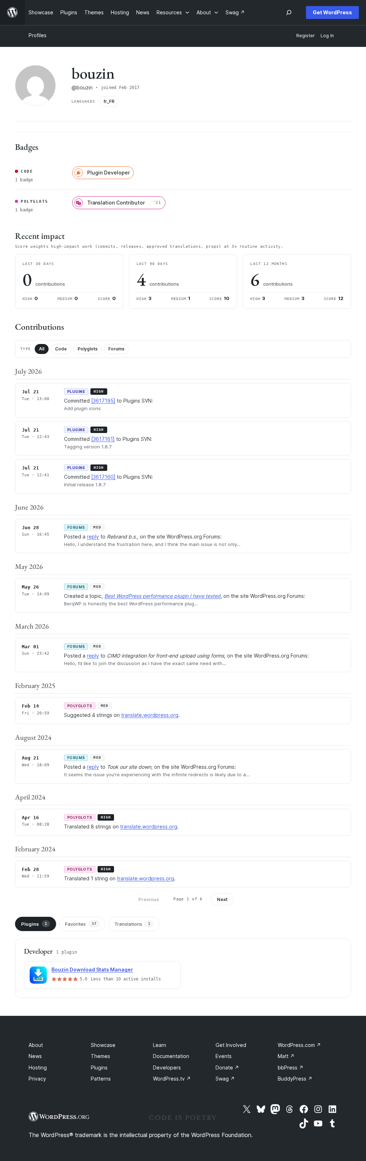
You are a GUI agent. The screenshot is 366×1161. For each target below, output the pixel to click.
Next (222, 899)
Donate (227, 1067)
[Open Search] (289, 12)
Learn (159, 1045)
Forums (116, 348)
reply (93, 536)
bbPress (290, 1067)
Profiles (37, 35)
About (36, 1045)
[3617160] (103, 477)
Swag (225, 1079)
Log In (327, 35)
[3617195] (103, 401)
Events (224, 1056)
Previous (148, 899)
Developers (167, 1067)
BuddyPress (295, 1079)
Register (305, 35)
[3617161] (103, 439)
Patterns (101, 1079)
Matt (286, 1056)
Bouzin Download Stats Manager (92, 969)
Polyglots (88, 348)
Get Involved (231, 1045)
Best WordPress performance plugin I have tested (162, 596)
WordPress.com (299, 1045)
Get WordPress (332, 12)
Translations (132, 924)
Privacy (37, 1079)
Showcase (103, 1045)
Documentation (171, 1056)
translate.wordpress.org (149, 715)
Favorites (81, 924)
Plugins (34, 924)
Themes (100, 1056)
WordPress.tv (172, 1079)
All (41, 348)
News (35, 1056)
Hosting (38, 1067)
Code (61, 348)
